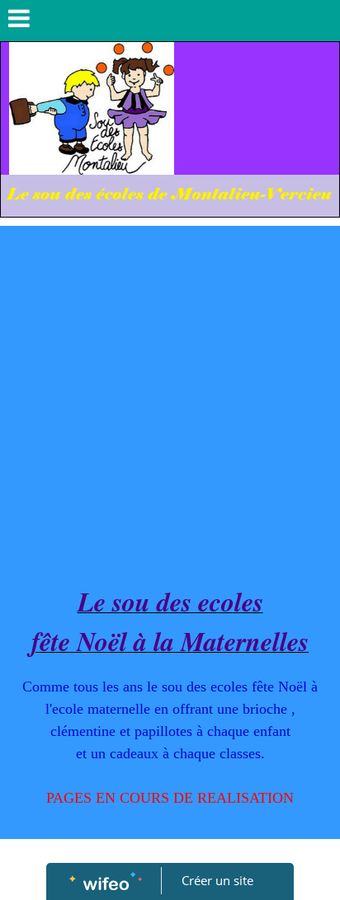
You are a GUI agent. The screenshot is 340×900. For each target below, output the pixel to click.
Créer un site (217, 880)
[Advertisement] (170, 404)
